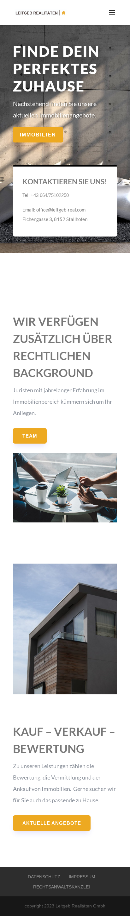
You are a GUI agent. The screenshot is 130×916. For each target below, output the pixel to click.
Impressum (82, 876)
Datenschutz (44, 876)
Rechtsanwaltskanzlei (61, 886)
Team (29, 436)
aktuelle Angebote (51, 823)
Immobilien (38, 134)
